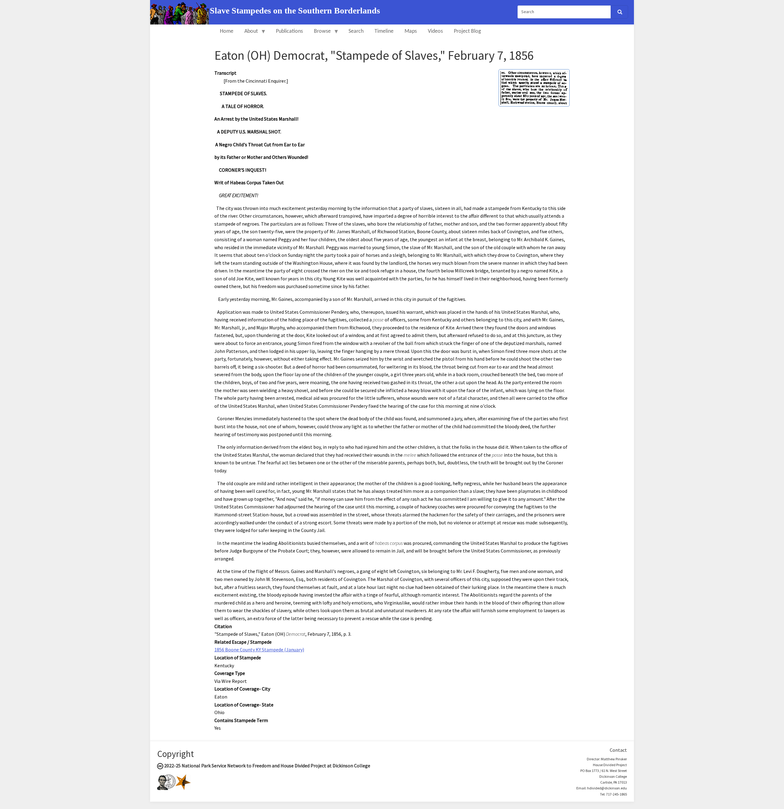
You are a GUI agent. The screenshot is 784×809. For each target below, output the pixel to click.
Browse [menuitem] (319, 34)
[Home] (180, 12)
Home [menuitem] (226, 31)
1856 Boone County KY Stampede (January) (259, 649)
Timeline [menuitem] (384, 31)
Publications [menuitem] (289, 31)
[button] (534, 87)
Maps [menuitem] (411, 31)
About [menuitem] (248, 34)
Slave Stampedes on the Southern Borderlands (295, 10)
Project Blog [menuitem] (467, 31)
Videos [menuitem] (435, 31)
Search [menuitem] (356, 31)
